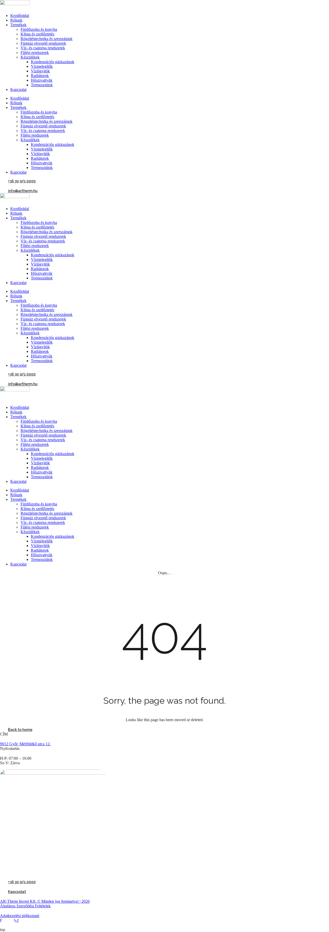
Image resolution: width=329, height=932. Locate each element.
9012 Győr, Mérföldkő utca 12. (25, 744)
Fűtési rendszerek (35, 52)
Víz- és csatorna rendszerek (43, 48)
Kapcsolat (18, 89)
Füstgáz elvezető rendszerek (43, 43)
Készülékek (30, 57)
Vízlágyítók (40, 71)
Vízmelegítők (42, 66)
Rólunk (16, 20)
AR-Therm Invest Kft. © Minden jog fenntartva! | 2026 (45, 901)
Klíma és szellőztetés (37, 34)
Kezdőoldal (19, 15)
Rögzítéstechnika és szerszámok (46, 38)
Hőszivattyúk (41, 80)
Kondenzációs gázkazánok (52, 62)
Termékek (18, 25)
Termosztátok (42, 85)
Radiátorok (40, 75)
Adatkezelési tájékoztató (19, 916)
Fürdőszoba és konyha (39, 29)
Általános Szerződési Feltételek (25, 906)
